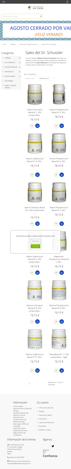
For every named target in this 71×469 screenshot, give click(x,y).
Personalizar (35, 241)
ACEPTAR (35, 246)
